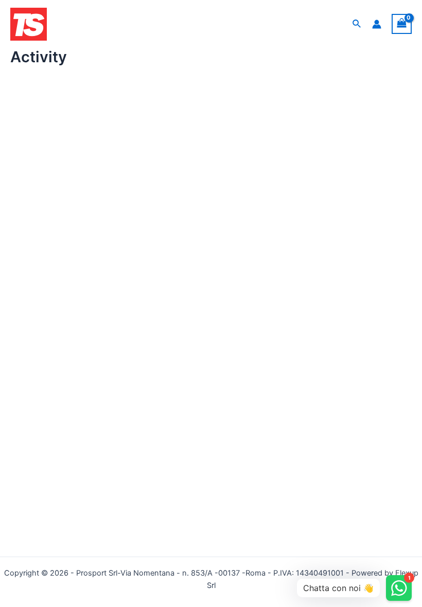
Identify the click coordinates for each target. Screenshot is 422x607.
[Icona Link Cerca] (357, 23)
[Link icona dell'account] (376, 24)
